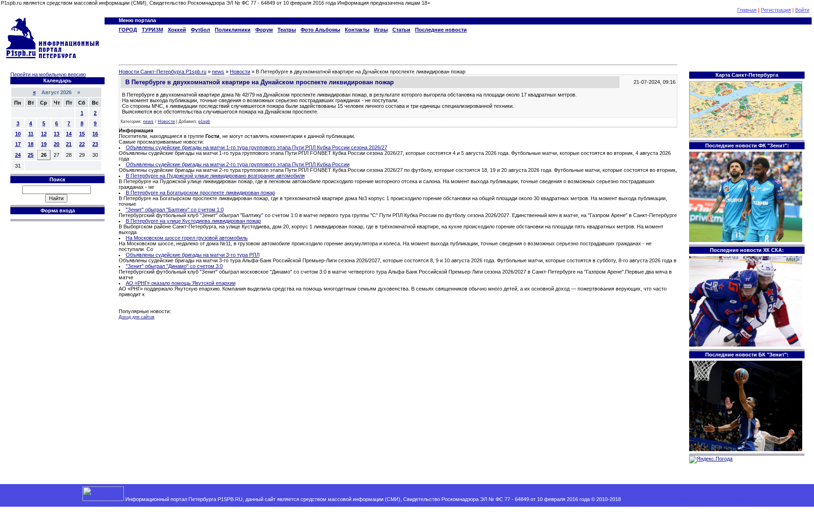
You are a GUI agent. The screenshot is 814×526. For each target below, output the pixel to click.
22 (82, 144)
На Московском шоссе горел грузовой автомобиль (187, 238)
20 (56, 144)
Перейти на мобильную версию (48, 74)
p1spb (204, 121)
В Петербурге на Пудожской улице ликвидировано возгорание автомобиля (215, 175)
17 (18, 144)
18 (30, 144)
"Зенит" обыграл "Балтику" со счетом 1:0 (175, 209)
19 (44, 144)
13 (56, 134)
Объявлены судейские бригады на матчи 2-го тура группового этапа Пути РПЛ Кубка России (238, 164)
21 (69, 144)
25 (30, 155)
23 (95, 144)
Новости (166, 121)
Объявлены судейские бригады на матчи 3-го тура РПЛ (193, 255)
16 (95, 134)
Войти (802, 10)
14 (69, 134)
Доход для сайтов (137, 317)
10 (18, 134)
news (148, 121)
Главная (747, 10)
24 (18, 155)
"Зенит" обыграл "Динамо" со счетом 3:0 (174, 266)
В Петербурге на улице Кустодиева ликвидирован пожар (193, 221)
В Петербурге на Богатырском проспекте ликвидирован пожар (200, 192)
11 (30, 134)
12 (44, 134)
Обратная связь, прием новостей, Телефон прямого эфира (693, 499)
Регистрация (776, 10)
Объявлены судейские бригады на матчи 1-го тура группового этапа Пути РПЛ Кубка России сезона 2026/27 (256, 147)
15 (82, 134)
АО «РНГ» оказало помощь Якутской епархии (181, 283)
